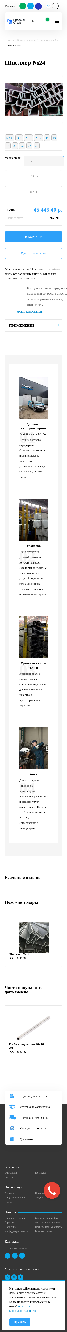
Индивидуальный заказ (34, 1096)
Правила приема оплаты (48, 1227)
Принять (20, 1322)
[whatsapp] (23, 6)
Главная (10, 40)
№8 (19, 137)
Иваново (10, 6)
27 (29, 145)
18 (7, 145)
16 (54, 137)
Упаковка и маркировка (35, 1106)
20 (14, 145)
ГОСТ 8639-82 (17, 1051)
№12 (38, 137)
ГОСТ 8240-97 (17, 958)
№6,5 (9, 137)
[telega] (31, 6)
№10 (28, 137)
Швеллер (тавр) (47, 40)
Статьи (8, 1202)
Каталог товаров (26, 40)
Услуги (39, 1197)
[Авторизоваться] (55, 6)
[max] (38, 6)
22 (22, 145)
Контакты (40, 1172)
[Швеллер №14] (34, 937)
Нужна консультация (30, 311)
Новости (39, 1193)
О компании (11, 1172)
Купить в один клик (33, 253)
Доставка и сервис (15, 1218)
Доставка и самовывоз (34, 1117)
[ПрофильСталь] (16, 21)
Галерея (9, 1177)
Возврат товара (43, 1231)
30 (36, 145)
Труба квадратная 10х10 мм (26, 1046)
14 (47, 137)
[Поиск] (33, 21)
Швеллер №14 (19, 954)
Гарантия (10, 1222)
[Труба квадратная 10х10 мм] (34, 1027)
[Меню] (56, 21)
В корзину (33, 236)
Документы (27, 1139)
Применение (22, 325)
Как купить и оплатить (34, 1128)
